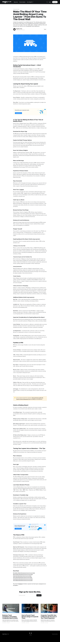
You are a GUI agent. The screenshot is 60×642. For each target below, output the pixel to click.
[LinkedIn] (29, 633)
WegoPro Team (19, 28)
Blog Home (16, 2)
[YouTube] (31, 633)
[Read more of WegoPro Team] (14, 29)
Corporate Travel (16, 9)
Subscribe (55, 2)
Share (45, 29)
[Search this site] (47, 2)
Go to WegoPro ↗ (30, 2)
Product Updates (22, 2)
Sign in (50, 2)
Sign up (31, 634)
